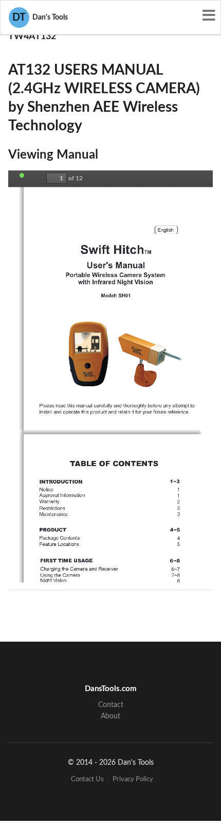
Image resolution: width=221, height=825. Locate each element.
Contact (110, 705)
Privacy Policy (133, 780)
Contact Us (87, 780)
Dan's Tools (40, 17)
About (110, 716)
